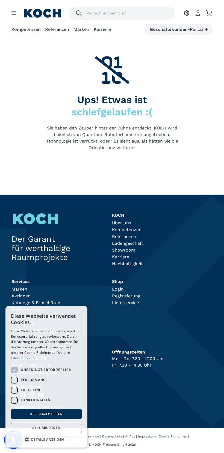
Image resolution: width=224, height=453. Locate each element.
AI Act (130, 436)
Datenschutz (112, 436)
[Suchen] (78, 13)
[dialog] (46, 377)
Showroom (123, 250)
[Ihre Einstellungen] (186, 13)
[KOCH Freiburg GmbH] (42, 13)
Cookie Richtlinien (173, 436)
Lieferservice (125, 302)
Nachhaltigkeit (127, 263)
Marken (81, 29)
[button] (46, 439)
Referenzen (57, 29)
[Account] (198, 13)
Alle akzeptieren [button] (46, 414)
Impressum (147, 436)
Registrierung (126, 295)
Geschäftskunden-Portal (179, 29)
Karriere (102, 29)
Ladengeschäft (127, 243)
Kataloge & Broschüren (35, 302)
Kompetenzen (26, 29)
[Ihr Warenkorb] (209, 13)
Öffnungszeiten (128, 352)
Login (118, 289)
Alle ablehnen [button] (46, 427)
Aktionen (21, 295)
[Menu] (14, 13)
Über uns (121, 222)
